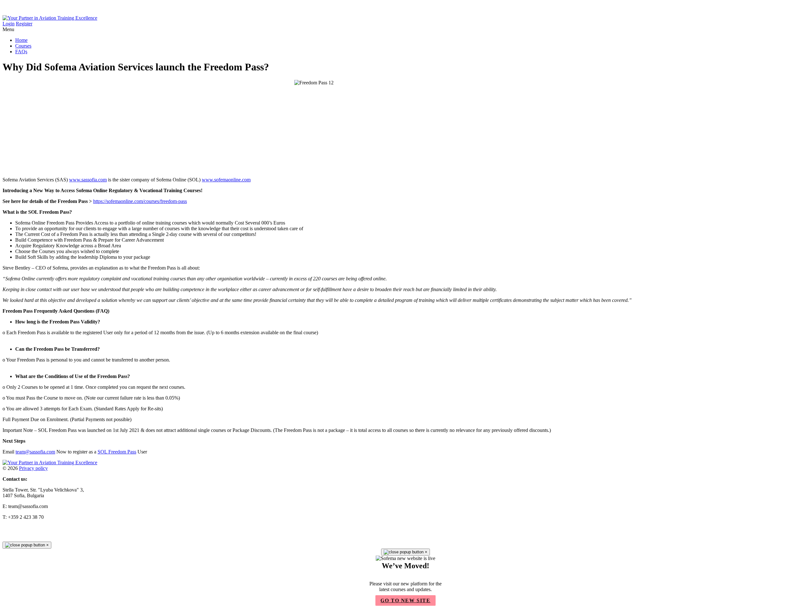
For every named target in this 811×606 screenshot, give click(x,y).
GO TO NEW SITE (405, 600)
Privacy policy (33, 468)
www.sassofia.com (88, 179)
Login (9, 23)
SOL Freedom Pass (117, 451)
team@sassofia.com (35, 451)
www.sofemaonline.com (226, 179)
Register (24, 23)
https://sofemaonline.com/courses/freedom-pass (140, 201)
